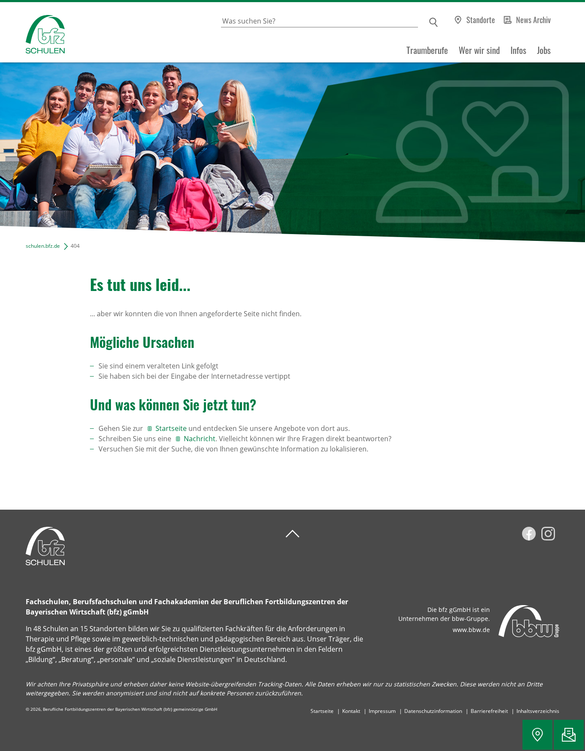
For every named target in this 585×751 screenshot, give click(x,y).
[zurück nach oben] (292, 534)
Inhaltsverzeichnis (537, 711)
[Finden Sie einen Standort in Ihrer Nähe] (537, 735)
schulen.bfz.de (43, 245)
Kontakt (351, 711)
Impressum (382, 711)
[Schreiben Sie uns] (569, 735)
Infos (518, 50)
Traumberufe (427, 50)
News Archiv (533, 19)
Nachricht (199, 438)
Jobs (544, 50)
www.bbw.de (471, 630)
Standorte (480, 19)
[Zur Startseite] (32, 32)
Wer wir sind (479, 50)
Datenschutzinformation (433, 711)
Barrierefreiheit (489, 711)
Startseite (171, 428)
